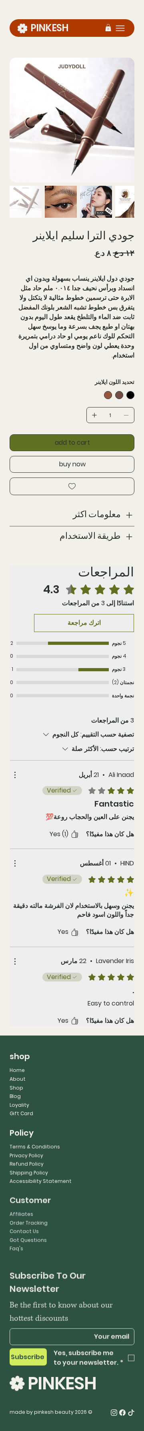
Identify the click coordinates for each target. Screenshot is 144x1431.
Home (17, 1070)
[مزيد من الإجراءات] (15, 775)
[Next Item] (123, 120)
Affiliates (21, 1212)
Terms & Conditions (35, 1146)
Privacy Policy (26, 1155)
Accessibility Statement (41, 1181)
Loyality (19, 1105)
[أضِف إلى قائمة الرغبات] (72, 486)
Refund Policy (27, 1163)
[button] (108, 27)
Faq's (16, 1247)
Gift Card (21, 1113)
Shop (16, 1087)
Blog (15, 1096)
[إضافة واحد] (94, 415)
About (18, 1079)
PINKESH (49, 27)
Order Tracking (29, 1221)
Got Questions (28, 1238)
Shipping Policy (29, 1172)
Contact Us (24, 1229)
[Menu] (120, 28)
